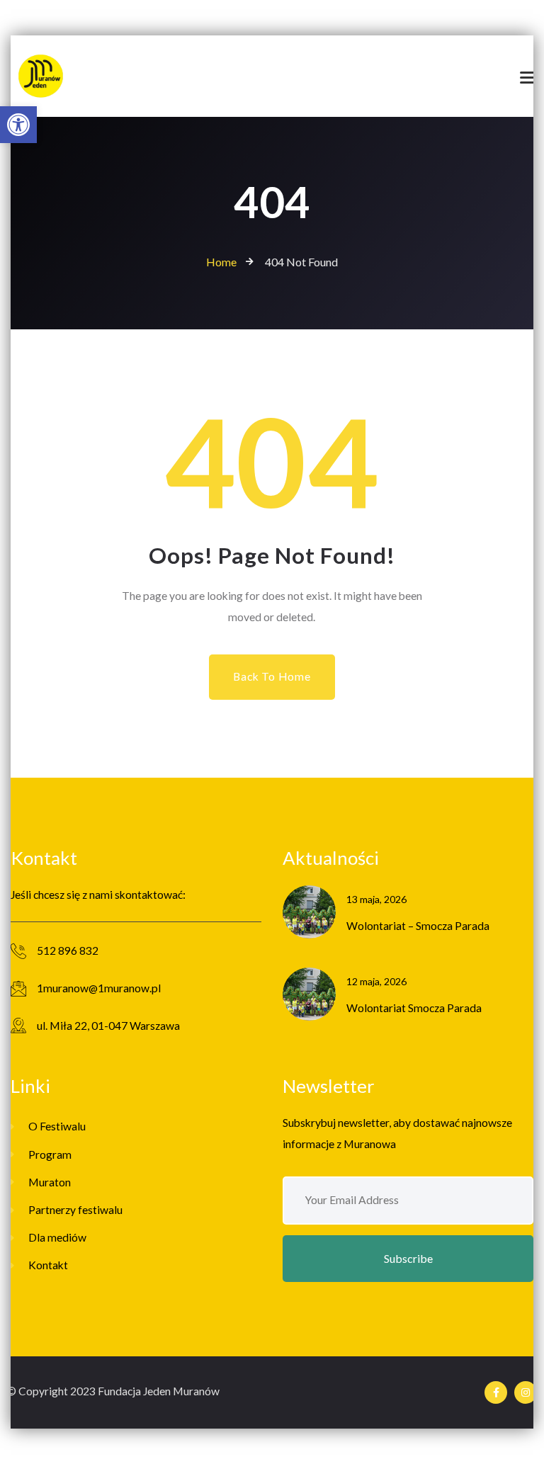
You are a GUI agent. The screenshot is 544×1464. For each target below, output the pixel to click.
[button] (18, 124)
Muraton (49, 1182)
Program (50, 1154)
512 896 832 (67, 950)
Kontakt (48, 1265)
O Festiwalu (57, 1126)
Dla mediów (57, 1237)
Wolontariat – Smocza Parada (417, 925)
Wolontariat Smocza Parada (414, 1007)
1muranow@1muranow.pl (99, 988)
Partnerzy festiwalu (75, 1209)
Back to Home (271, 676)
